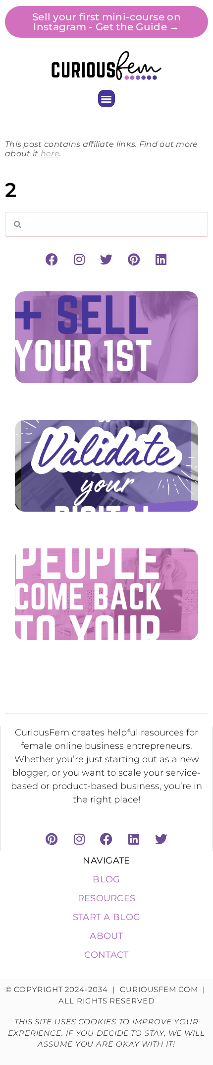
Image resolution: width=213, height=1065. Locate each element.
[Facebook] (51, 259)
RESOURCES (107, 898)
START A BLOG (107, 917)
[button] (106, 98)
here (50, 153)
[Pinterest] (133, 259)
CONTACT (106, 954)
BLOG (106, 879)
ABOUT (106, 936)
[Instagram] (79, 259)
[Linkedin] (161, 259)
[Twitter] (106, 259)
